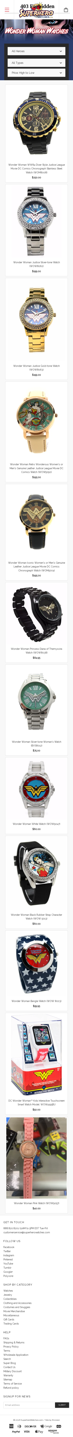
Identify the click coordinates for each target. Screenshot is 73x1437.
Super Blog (9, 1363)
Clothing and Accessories (17, 1303)
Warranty (8, 1375)
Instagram (8, 1255)
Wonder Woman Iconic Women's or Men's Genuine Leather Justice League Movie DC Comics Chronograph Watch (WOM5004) (36, 566)
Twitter (7, 1251)
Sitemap (7, 1379)
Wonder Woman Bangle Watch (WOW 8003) (36, 1001)
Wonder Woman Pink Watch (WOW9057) (36, 1203)
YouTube (8, 1263)
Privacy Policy (11, 1346)
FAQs (6, 1338)
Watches (8, 1290)
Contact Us (9, 1367)
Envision (56, 1420)
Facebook (8, 1247)
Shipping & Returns (13, 1342)
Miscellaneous (11, 1315)
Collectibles (10, 1299)
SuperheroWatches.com (32, 1420)
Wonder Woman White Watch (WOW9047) (36, 824)
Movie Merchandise (14, 1311)
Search (7, 1359)
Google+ (8, 1271)
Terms (6, 1350)
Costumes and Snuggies (16, 1307)
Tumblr (7, 1267)
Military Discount (12, 1371)
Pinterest (8, 1259)
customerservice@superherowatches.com (26, 1232)
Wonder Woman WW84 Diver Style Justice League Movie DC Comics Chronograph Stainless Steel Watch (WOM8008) (36, 168)
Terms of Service (12, 1383)
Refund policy (11, 1387)
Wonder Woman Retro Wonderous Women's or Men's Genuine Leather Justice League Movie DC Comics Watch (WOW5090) (36, 468)
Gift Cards (8, 1319)
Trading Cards (11, 1323)
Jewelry (7, 1294)
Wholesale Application (15, 1354)
